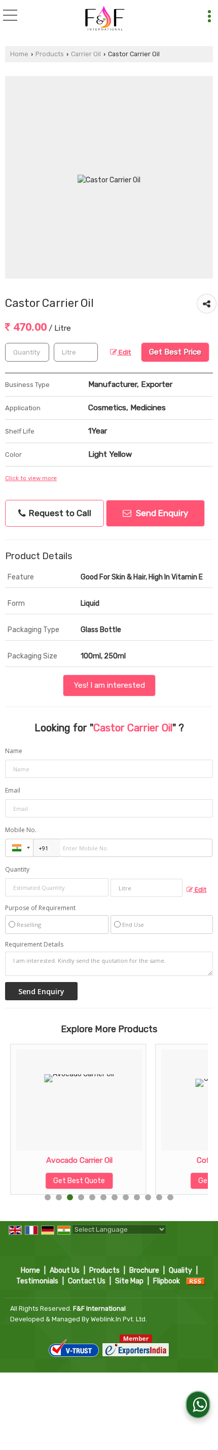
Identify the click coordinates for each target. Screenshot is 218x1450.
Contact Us (86, 1281)
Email (12, 790)
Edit (124, 352)
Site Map (129, 1281)
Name (13, 751)
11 (159, 1197)
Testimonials (37, 1281)
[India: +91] (19, 848)
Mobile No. (21, 830)
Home (19, 54)
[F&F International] (102, 18)
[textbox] (76, 352)
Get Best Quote (79, 1181)
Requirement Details (34, 944)
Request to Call (59, 513)
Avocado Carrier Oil (79, 1160)
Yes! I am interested (109, 685)
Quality (180, 1270)
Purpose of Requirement (40, 908)
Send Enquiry (161, 513)
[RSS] (196, 1281)
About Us (65, 1270)
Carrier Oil (86, 54)
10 (148, 1197)
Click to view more (31, 478)
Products (49, 54)
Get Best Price (175, 352)
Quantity (17, 869)
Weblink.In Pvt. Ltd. (119, 1319)
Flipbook (166, 1281)
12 (170, 1197)
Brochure (144, 1270)
